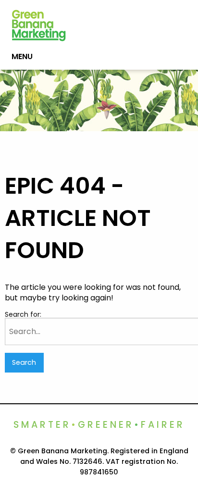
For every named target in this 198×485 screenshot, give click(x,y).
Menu (22, 56)
